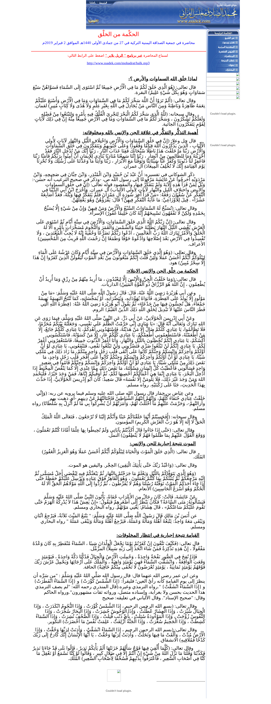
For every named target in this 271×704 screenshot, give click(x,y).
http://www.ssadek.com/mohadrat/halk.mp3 (118, 63)
